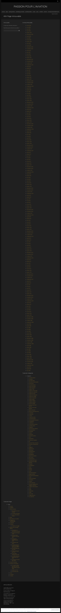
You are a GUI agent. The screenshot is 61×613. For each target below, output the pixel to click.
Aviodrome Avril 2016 (15, 543)
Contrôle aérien (28, 11)
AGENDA (11, 507)
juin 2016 (28, 177)
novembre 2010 (30, 297)
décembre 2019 (30, 102)
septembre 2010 (30, 300)
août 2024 (29, 36)
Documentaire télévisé (33, 428)
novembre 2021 (30, 61)
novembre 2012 (30, 254)
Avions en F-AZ (15, 570)
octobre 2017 (29, 148)
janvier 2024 (29, 41)
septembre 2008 (30, 343)
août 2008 (29, 345)
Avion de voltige (32, 403)
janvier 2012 (29, 272)
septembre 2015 (30, 193)
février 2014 (29, 227)
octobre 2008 (29, 341)
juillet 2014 (29, 218)
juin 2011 (28, 284)
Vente (30, 489)
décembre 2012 (30, 252)
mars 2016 (29, 182)
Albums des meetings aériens (14, 528)
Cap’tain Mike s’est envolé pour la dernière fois (8, 588)
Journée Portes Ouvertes (33, 442)
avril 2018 (29, 138)
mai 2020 (29, 93)
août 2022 (29, 50)
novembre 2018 (30, 125)
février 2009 (29, 334)
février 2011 (29, 291)
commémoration (32, 418)
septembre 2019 (30, 107)
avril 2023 (29, 43)
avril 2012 (29, 266)
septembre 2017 (30, 150)
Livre (30, 445)
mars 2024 (29, 39)
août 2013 (29, 238)
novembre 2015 (30, 190)
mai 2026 (29, 27)
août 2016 (29, 173)
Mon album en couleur (14, 518)
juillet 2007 (29, 368)
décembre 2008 (30, 338)
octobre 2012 (29, 256)
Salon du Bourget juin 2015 (15, 551)
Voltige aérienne (32, 495)
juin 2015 (28, 198)
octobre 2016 (29, 170)
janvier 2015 (29, 207)
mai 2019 (29, 114)
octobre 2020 (29, 84)
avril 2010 (29, 309)
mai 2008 (29, 350)
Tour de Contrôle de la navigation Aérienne (33, 485)
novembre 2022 (30, 48)
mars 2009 (29, 333)
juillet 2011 (29, 283)
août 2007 (29, 367)
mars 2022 (29, 55)
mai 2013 (29, 243)
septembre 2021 (30, 64)
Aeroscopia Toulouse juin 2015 (15, 554)
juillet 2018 (29, 132)
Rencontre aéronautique (33, 475)
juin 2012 (28, 263)
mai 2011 (29, 286)
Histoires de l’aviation (20, 11)
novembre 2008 (30, 340)
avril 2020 (29, 95)
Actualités (31, 379)
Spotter (30, 481)
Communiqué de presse (33, 420)
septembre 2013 (30, 236)
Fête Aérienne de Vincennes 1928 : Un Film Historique (9, 598)
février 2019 (29, 120)
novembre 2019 (30, 104)
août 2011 (29, 281)
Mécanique (31, 450)
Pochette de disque (16, 513)
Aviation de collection (33, 392)
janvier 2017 (29, 164)
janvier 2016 (29, 186)
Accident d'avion (32, 377)
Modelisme (31, 453)
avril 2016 (29, 181)
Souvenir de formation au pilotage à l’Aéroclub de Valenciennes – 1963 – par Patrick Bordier (9, 602)
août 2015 (29, 195)
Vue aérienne (31, 496)
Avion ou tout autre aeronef (32, 408)
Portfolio (11, 524)
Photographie (31, 465)
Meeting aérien (32, 451)
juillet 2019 (29, 111)
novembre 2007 (30, 361)
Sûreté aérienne (32, 482)
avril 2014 (29, 224)
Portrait (30, 469)
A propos (41, 11)
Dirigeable (31, 427)
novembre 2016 (30, 168)
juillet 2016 (29, 175)
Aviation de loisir (32, 393)
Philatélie (30, 464)
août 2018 (29, 130)
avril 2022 (29, 54)
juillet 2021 (29, 68)
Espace (30, 432)
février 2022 (29, 57)
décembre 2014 (30, 209)
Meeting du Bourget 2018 (16, 533)
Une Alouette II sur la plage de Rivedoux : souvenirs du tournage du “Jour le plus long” (9, 594)
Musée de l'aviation (32, 455)
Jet (29, 441)
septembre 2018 (30, 129)
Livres (34, 11)
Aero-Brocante (32, 380)
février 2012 (29, 270)
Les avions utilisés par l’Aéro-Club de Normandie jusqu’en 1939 (16, 567)
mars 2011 (29, 290)
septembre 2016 (30, 172)
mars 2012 (29, 268)
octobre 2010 (29, 299)
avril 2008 (29, 352)
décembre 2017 (30, 145)
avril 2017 (29, 159)
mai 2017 (29, 157)
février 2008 (29, 356)
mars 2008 (29, 354)
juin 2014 (28, 220)
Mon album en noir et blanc (16, 511)
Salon (30, 477)
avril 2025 (29, 30)
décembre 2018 (30, 123)
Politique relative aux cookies (31, 611)
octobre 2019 (29, 105)
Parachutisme (31, 458)
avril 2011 (29, 288)
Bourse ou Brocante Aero (34, 411)
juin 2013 (28, 241)
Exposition (31, 434)
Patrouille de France (33, 460)
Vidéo (30, 492)
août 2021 (29, 66)
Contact (45, 11)
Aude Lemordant (32, 386)
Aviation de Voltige (32, 396)
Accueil (3, 11)
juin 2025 (28, 29)
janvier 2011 (29, 293)
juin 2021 (28, 70)
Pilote (30, 467)
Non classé (31, 457)
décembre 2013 (30, 231)
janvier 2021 (29, 79)
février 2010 (29, 313)
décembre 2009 (30, 316)
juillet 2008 (29, 347)
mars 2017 (29, 161)
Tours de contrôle (13, 562)
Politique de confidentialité (53, 11)
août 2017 (29, 152)
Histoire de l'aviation (33, 440)
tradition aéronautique (33, 486)
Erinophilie (31, 431)
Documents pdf (15, 571)
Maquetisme (31, 448)
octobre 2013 (29, 234)
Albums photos (12, 11)
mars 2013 (29, 247)
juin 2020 (28, 91)
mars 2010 (29, 311)
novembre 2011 (30, 275)
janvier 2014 (29, 229)
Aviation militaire (32, 400)
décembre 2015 (30, 188)
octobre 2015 (29, 191)
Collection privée (32, 417)
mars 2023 (29, 45)
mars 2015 (29, 204)
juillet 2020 (29, 89)
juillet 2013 (29, 240)
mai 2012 (29, 265)
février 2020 (29, 98)
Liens (37, 11)
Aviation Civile (31, 389)
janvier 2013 (29, 250)
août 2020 (29, 88)
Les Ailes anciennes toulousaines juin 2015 (16, 557)
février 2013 (29, 249)
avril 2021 (29, 73)
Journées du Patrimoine (33, 444)
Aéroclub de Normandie (33, 382)
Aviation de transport (33, 394)
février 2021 (29, 77)
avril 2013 (29, 245)
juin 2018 (28, 134)
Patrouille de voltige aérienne (33, 462)
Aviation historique (32, 397)
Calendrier (12, 522)
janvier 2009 (29, 336)
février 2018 (29, 141)
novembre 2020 (30, 82)
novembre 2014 (30, 211)
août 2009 (29, 324)
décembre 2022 (30, 46)
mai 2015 (29, 200)
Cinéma (30, 415)
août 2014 (29, 216)
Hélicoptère (31, 438)
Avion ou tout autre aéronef (32, 405)
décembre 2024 (30, 34)
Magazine (31, 447)
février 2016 (29, 184)
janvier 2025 (29, 32)
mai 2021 (29, 72)
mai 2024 (29, 38)
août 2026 (29, 25)
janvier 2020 (29, 100)
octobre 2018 (29, 127)
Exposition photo (32, 435)
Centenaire (31, 412)
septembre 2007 (30, 365)
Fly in (30, 437)
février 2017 (29, 163)
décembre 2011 (30, 274)
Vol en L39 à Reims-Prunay (16, 515)
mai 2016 (29, 179)
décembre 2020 (30, 80)
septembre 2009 (30, 322)
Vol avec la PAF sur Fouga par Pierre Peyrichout (9, 591)
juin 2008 (28, 349)
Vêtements (31, 491)
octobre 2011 (29, 277)
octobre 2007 (29, 363)
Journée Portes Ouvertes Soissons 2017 (15, 536)
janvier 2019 (29, 122)
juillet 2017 (29, 154)
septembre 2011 (30, 279)
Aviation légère (32, 399)
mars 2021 (29, 75)
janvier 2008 (29, 358)
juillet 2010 (29, 304)
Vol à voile (31, 493)
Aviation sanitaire (32, 402)
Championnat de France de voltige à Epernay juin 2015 (15, 546)
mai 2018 (29, 136)
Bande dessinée (32, 410)
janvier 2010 (29, 315)
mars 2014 (29, 225)
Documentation (32, 430)
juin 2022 (28, 52)
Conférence (31, 422)
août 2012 (29, 259)
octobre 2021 (29, 63)
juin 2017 (28, 156)
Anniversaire (31, 383)
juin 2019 (28, 113)
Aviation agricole (32, 387)
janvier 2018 (29, 143)
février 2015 (29, 206)
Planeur (30, 468)
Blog (7, 11)
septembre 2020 (30, 86)
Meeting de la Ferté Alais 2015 (16, 560)
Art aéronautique (32, 384)
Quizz (30, 471)
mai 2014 (29, 222)
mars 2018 (29, 139)
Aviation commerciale (33, 390)
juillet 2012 (29, 261)
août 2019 (29, 109)
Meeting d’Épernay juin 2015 (15, 549)
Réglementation (32, 474)
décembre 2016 (30, 166)
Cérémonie (31, 414)
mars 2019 (29, 118)
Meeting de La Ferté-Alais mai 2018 (16, 531)
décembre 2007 (30, 359)
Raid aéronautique (32, 472)
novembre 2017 (30, 147)
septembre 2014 (30, 215)
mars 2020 (29, 97)
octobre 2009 (29, 320)
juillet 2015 (29, 197)
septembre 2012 (30, 257)
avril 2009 (29, 331)
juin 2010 (28, 306)
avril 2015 (29, 202)
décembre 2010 (30, 295)
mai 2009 (29, 329)
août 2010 (29, 302)
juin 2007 (28, 370)
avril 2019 (29, 116)
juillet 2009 (29, 325)
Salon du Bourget (32, 478)
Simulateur (31, 479)
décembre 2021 (30, 59)
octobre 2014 (29, 213)
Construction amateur (33, 424)
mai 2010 (29, 308)
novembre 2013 (30, 232)
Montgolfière (31, 454)
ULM (30, 488)
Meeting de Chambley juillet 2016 (15, 540)
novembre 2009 (30, 318)
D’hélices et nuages (15, 526)
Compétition (31, 421)
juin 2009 (28, 327)
